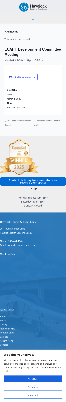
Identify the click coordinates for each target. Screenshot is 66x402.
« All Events (11, 31)
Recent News (6, 340)
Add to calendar (22, 76)
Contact (4, 344)
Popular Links (7, 332)
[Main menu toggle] (33, 18)
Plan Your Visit (7, 328)
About (3, 320)
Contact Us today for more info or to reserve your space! (33, 181)
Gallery (3, 324)
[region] (33, 376)
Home (3, 316)
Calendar (4, 336)
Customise (33, 387)
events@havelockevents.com (21, 245)
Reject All (33, 395)
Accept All (33, 378)
